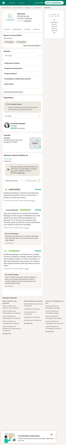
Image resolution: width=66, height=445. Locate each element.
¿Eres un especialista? (53, 3)
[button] (26, 16)
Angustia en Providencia (32, 317)
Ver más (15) (7, 334)
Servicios (7, 29)
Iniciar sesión (39, 3)
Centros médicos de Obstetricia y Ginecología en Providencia (12, 328)
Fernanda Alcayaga (17, 123)
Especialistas (17, 29)
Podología (20, 16)
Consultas (27, 29)
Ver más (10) (49, 332)
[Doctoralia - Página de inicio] (4, 3)
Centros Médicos (18, 7)
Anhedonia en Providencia (32, 320)
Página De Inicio (7, 7)
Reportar (33, 200)
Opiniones (36, 29)
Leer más (21, 440)
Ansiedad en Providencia (32, 309)
